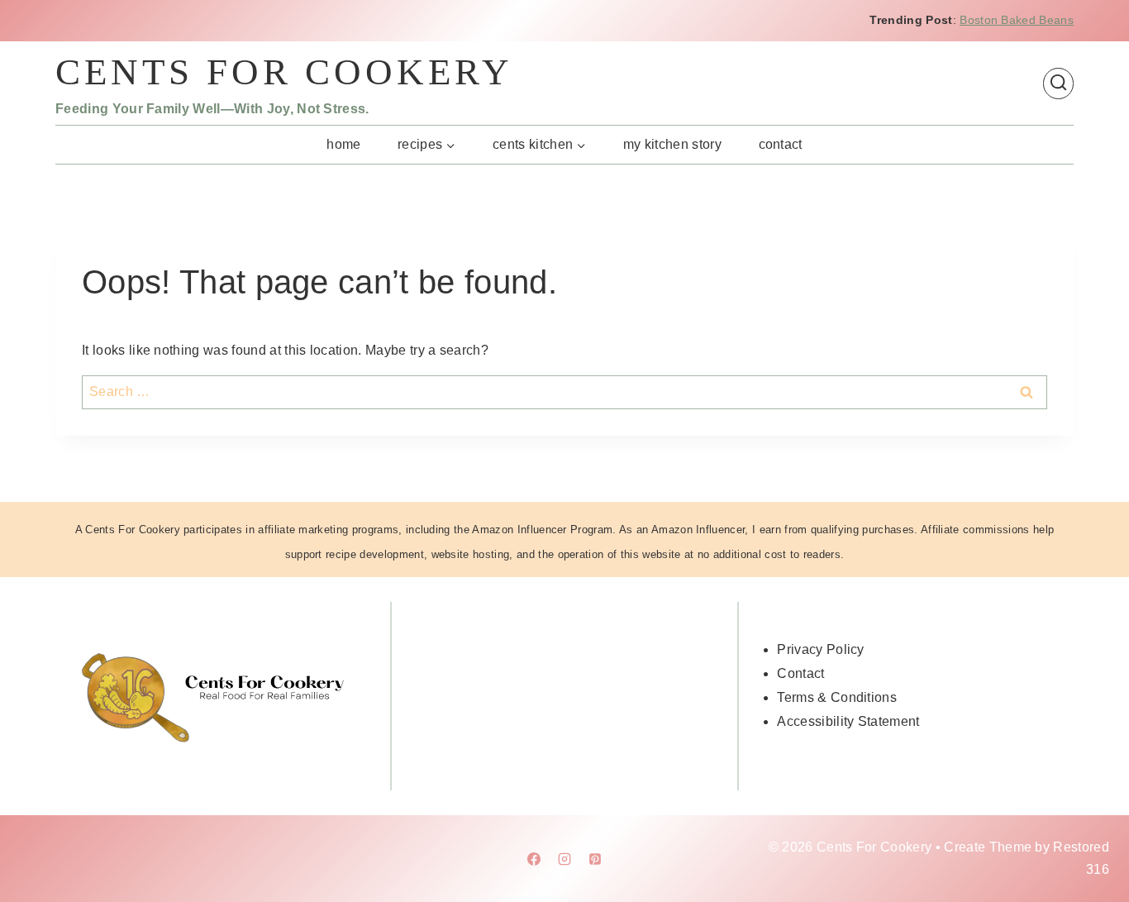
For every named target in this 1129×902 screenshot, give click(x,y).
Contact (781, 144)
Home (343, 144)
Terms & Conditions (837, 697)
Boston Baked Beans (1017, 19)
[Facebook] (534, 859)
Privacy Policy (820, 649)
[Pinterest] (595, 859)
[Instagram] (564, 859)
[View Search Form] (1058, 83)
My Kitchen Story (672, 144)
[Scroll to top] (1090, 838)
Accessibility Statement (848, 721)
